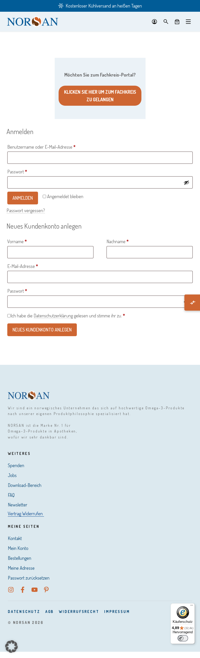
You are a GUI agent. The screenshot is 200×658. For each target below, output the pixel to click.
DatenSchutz (24, 611)
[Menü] (192, 606)
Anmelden (22, 198)
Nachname (118, 241)
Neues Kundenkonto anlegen (42, 330)
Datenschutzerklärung (53, 315)
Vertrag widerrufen (25, 513)
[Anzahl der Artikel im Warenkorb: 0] (177, 21)
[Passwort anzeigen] (186, 182)
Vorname (17, 241)
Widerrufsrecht (79, 611)
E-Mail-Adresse (33, 266)
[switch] (183, 638)
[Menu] (188, 21)
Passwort (27, 171)
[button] (11, 646)
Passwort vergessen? (26, 210)
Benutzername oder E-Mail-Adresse (52, 147)
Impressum (117, 611)
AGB (49, 611)
